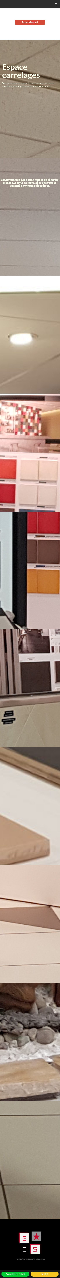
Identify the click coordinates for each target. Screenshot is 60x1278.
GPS (46, 1274)
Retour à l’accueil (30, 22)
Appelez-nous (17, 1274)
